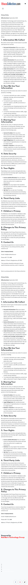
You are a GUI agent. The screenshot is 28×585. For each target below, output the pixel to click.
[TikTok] (25, 582)
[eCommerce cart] (25, 3)
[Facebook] (15, 582)
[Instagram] (20, 582)
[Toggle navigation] (3, 8)
